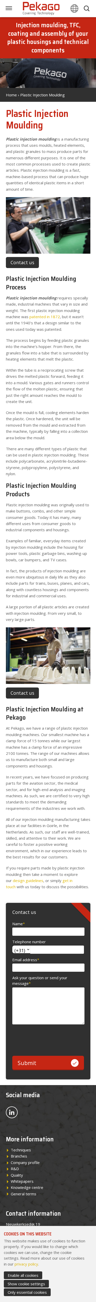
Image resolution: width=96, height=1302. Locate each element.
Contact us (22, 262)
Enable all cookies (23, 1275)
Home (11, 94)
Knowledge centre (27, 1187)
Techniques (21, 1149)
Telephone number (29, 941)
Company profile (25, 1162)
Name (18, 923)
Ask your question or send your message (39, 980)
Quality (17, 1175)
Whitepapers (22, 1181)
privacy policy (26, 1264)
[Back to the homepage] (41, 8)
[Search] (87, 8)
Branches (19, 1156)
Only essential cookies (27, 1292)
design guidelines (28, 880)
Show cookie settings (26, 1283)
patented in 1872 (44, 316)
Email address (25, 959)
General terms (23, 1193)
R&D (15, 1168)
